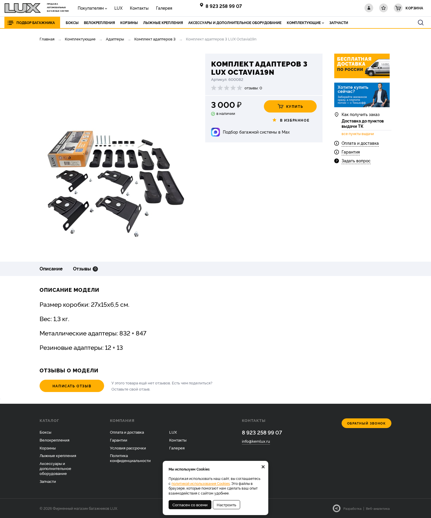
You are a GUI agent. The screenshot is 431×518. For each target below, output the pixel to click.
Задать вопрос (356, 160)
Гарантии (118, 439)
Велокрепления (54, 439)
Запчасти (48, 481)
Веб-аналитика (378, 508)
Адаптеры (115, 38)
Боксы (45, 431)
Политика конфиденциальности (130, 458)
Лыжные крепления (58, 455)
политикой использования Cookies (201, 483)
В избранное (295, 119)
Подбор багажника (35, 22)
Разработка (352, 508)
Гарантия (351, 151)
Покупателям (91, 8)
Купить (294, 106)
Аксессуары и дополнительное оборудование (55, 468)
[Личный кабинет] (368, 8)
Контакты (139, 8)
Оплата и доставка (360, 143)
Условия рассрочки (128, 447)
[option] (114, 153)
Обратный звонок (366, 423)
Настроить (226, 504)
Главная (47, 38)
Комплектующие (80, 38)
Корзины (48, 447)
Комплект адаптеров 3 (155, 38)
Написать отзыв (71, 385)
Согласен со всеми (190, 504)
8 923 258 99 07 (224, 6)
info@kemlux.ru (256, 441)
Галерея (164, 8)
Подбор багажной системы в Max (256, 131)
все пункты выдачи (358, 133)
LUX (118, 8)
